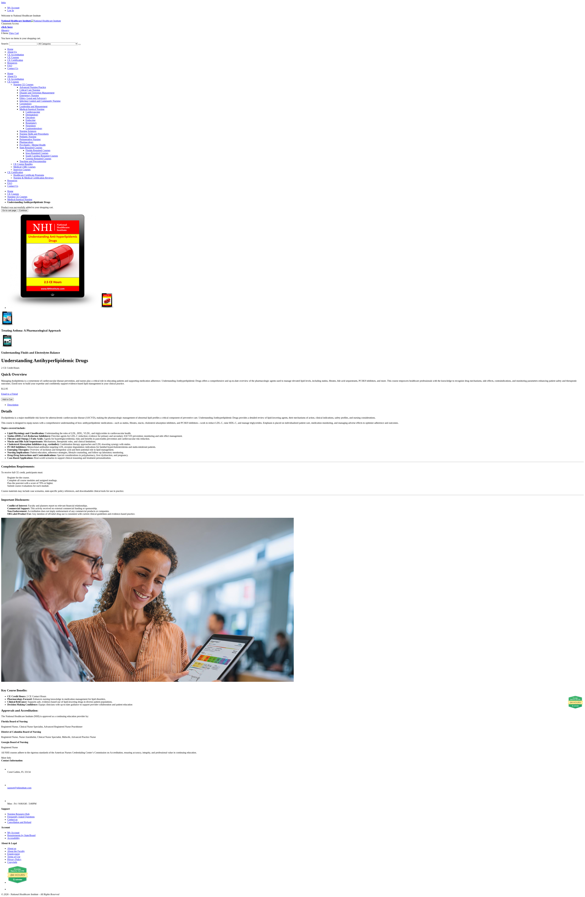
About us (11, 848)
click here (7, 27)
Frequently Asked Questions (21, 816)
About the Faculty (16, 851)
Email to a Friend (9, 394)
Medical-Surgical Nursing (19, 199)
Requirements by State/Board (21, 835)
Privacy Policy (14, 859)
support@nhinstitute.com (19, 787)
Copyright (12, 862)
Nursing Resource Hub (18, 814)
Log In (10, 10)
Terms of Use (13, 856)
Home (10, 191)
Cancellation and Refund (19, 822)
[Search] (79, 44)
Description (12, 404)
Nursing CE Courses (17, 196)
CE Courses (13, 57)
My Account (13, 7)
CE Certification (15, 60)
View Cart (14, 33)
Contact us (12, 819)
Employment (13, 854)
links (3, 2)
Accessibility (13, 838)
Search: (4, 43)
